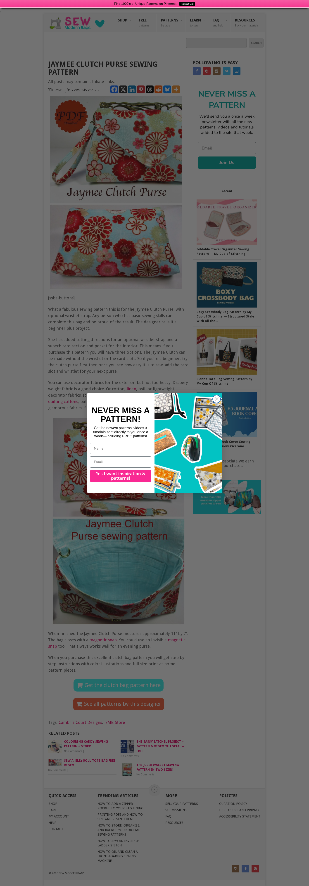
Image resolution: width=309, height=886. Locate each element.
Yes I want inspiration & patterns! (120, 476)
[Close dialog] (217, 399)
